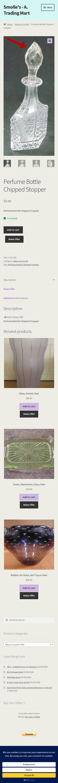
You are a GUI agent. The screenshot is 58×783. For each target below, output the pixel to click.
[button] (49, 40)
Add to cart (13, 229)
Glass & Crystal (22, 24)
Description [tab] (10, 279)
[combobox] (29, 644)
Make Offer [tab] (9, 288)
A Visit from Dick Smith (18, 682)
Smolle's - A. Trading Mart (17, 10)
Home (10, 24)
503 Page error (13, 677)
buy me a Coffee (32, 716)
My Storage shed (15, 672)
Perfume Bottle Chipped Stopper (23, 264)
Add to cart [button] (29, 406)
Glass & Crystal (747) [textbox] (28, 644)
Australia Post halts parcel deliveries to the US (29, 687)
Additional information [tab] (16, 298)
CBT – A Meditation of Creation (22, 666)
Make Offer (14, 239)
